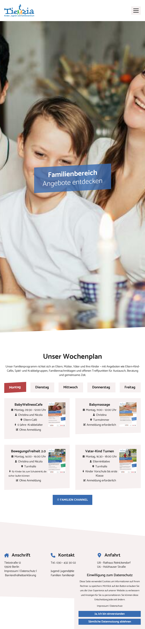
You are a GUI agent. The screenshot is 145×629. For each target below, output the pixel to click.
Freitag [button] (129, 387)
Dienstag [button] (42, 387)
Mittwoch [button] (70, 387)
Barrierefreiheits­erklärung (20, 575)
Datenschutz (27, 571)
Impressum (11, 571)
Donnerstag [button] (101, 387)
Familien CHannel (73, 499)
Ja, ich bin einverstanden (110, 613)
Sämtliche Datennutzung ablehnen (109, 621)
